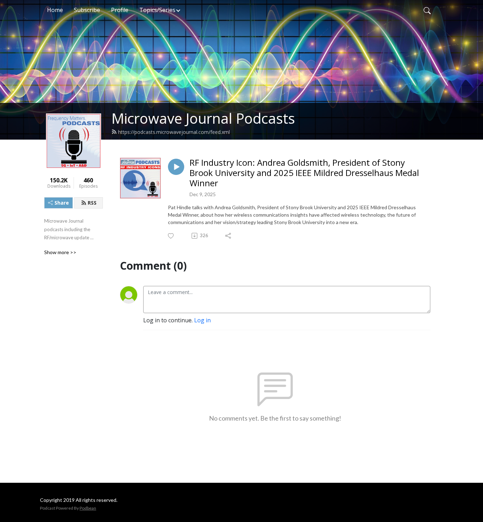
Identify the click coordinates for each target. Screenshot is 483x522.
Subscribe (87, 10)
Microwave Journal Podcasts (203, 118)
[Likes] (171, 236)
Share (61, 202)
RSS (92, 202)
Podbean (88, 508)
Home (55, 10)
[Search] (427, 10)
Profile (119, 10)
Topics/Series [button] (157, 10)
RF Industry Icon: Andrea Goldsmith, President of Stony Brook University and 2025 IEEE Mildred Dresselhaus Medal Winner (304, 173)
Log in (202, 320)
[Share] (229, 235)
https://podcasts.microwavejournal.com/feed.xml (174, 132)
